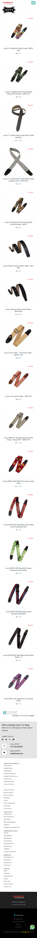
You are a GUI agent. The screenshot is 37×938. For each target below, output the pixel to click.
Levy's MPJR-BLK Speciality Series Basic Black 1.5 (18, 656)
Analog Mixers (8, 835)
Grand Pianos (8, 765)
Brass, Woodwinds (9, 803)
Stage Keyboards (9, 781)
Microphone (7, 860)
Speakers (7, 824)
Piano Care (7, 881)
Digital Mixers (8, 838)
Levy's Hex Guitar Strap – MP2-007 (18, 396)
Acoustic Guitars (9, 784)
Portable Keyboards (10, 773)
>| (15, 713)
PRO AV (6, 833)
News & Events (8, 876)
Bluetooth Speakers (10, 822)
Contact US (7, 886)
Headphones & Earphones (11, 827)
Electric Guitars (8, 792)
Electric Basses (8, 795)
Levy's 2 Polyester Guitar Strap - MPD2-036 (18, 49)
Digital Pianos (8, 771)
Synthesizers (8, 779)
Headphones (7, 862)
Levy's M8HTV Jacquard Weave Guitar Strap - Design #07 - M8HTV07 (18, 439)
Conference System (10, 851)
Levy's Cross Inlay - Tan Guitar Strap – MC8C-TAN (18, 354)
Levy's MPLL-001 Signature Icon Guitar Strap (18, 700)
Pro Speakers (8, 841)
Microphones (8, 846)
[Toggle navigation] (33, 3)
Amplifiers (7, 798)
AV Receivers (8, 814)
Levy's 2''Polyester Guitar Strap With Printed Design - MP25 (18, 223)
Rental (6, 878)
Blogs (5, 871)
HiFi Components (9, 817)
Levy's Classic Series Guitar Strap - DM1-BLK (18, 267)
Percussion (7, 806)
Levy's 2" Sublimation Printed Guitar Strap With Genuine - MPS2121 (18, 93)
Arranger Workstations (11, 776)
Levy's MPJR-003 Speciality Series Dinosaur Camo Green (18, 569)
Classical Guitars (9, 790)
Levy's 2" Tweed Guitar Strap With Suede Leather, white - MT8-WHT (18, 180)
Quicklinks (19, 915)
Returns (18, 924)
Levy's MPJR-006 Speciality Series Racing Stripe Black (18, 613)
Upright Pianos (8, 768)
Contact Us (18, 927)
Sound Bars (7, 819)
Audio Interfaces (9, 843)
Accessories (7, 808)
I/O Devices (7, 865)
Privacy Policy (18, 919)
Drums (6, 800)
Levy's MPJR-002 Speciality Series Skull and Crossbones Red (18, 526)
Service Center (8, 884)
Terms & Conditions (18, 921)
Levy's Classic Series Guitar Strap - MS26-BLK (18, 310)
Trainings (6, 873)
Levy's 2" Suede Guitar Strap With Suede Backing (18, 136)
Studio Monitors (9, 857)
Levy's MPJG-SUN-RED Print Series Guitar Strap (18, 482)
